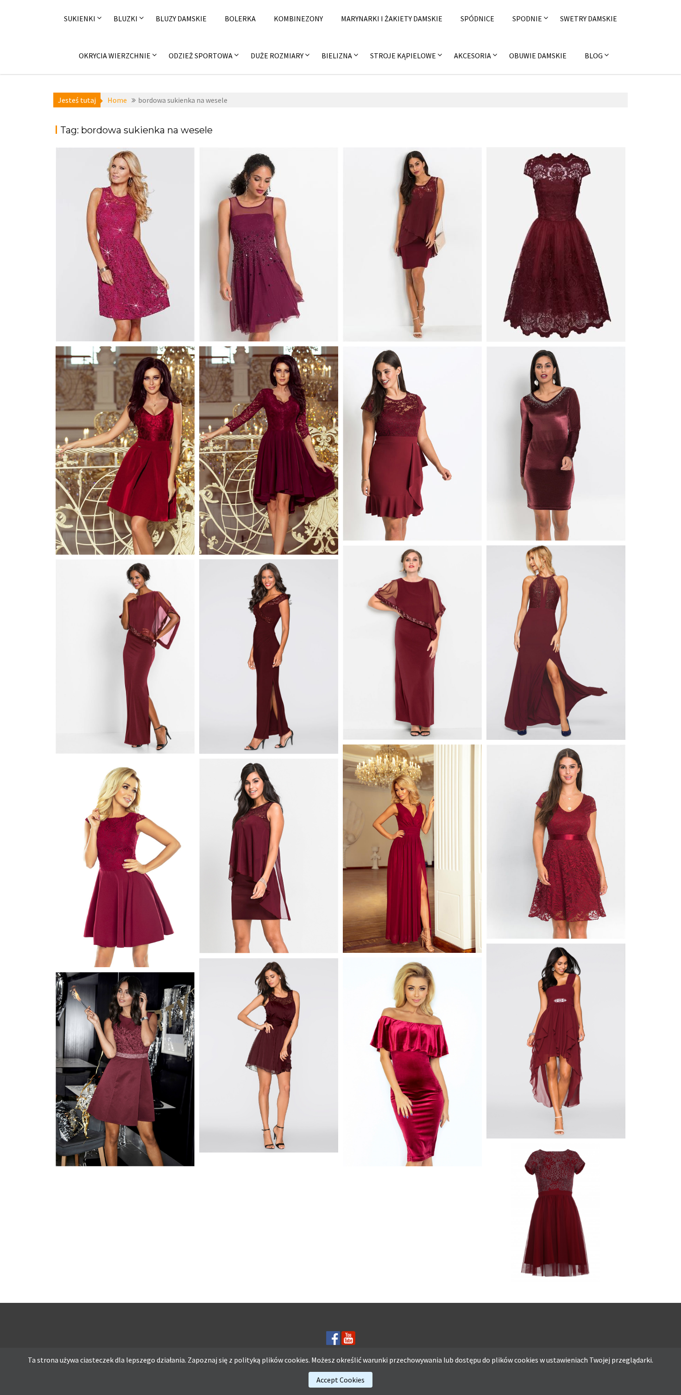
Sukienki (79, 18)
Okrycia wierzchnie (115, 55)
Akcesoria (472, 55)
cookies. (297, 1359)
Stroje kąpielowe (403, 55)
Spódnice (477, 18)
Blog (594, 55)
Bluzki (126, 18)
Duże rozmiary (277, 55)
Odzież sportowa (201, 55)
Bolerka (240, 18)
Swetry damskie (588, 18)
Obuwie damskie (538, 55)
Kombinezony (298, 18)
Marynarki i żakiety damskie (391, 18)
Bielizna (337, 55)
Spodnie (527, 18)
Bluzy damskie (181, 18)
